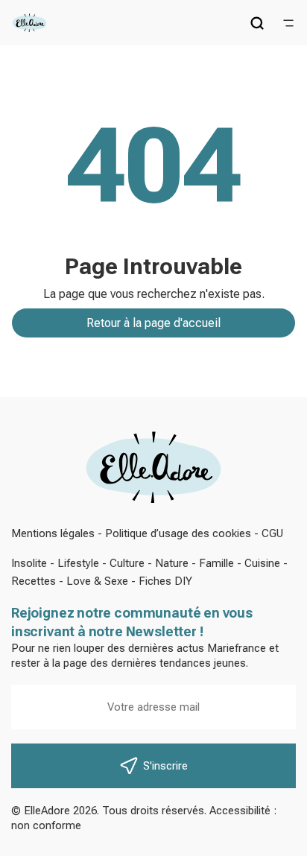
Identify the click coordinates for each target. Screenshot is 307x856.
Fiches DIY (165, 581)
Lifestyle (78, 563)
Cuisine (262, 563)
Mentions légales (53, 533)
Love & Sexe (97, 581)
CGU (272, 533)
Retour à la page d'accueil (153, 323)
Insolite (29, 563)
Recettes (33, 581)
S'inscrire (165, 766)
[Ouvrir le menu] (288, 23)
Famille (216, 563)
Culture (127, 563)
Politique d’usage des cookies (178, 533)
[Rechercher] (257, 23)
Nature (172, 563)
